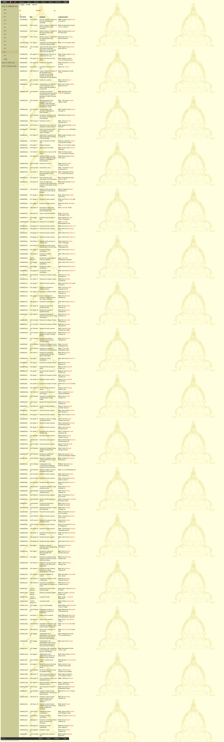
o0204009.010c (23, 324)
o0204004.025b (23, 140)
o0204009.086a (23, 473)
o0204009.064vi (24, 418)
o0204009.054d (23, 402)
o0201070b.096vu (24, 42)
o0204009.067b (23, 423)
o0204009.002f (23, 314)
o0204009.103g (23, 551)
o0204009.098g (23, 520)
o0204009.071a (23, 435)
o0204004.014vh (24, 91)
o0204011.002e (23, 588)
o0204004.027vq (24, 151)
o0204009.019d (23, 344)
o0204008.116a (23, 301)
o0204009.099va (24, 528)
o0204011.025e (23, 648)
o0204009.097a (23, 516)
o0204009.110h (23, 574)
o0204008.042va (24, 249)
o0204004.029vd (24, 163)
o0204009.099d (23, 524)
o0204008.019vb (24, 207)
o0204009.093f (23, 503)
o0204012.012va (24, 711)
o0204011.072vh (24, 678)
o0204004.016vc (24, 109)
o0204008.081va (24, 262)
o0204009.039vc (24, 387)
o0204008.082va (24, 270)
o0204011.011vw (24, 605)
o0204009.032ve (24, 366)
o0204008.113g (23, 295)
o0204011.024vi (24, 633)
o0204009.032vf (24, 371)
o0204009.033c (23, 375)
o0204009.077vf (24, 454)
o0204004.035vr (24, 177)
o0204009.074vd (24, 448)
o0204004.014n (23, 84)
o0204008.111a (23, 283)
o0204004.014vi (24, 100)
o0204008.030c (23, 241)
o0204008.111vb (24, 287)
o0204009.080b (23, 469)
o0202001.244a (23, 46)
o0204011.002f (23, 592)
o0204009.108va (24, 562)
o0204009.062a (23, 410)
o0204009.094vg (24, 507)
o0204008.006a (23, 195)
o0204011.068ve (24, 674)
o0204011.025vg (24, 654)
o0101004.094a (23, 19)
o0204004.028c (23, 156)
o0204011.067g (23, 664)
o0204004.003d (23, 54)
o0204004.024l (23, 129)
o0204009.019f (23, 348)
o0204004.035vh (24, 171)
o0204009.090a (23, 495)
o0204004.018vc (24, 120)
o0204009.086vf (24, 486)
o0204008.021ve (24, 217)
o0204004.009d (23, 58)
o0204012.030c (23, 734)
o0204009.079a (23, 458)
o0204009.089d (23, 490)
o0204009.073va (24, 444)
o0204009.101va (24, 537)
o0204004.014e (23, 79)
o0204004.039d (23, 189)
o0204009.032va (24, 362)
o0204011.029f (23, 659)
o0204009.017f (23, 338)
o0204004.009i (23, 62)
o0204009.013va (24, 328)
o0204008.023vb (24, 221)
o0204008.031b (23, 245)
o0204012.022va (24, 729)
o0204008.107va (24, 279)
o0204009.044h (23, 396)
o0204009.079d (23, 464)
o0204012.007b (23, 704)
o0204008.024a (23, 226)
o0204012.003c (23, 690)
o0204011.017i (23, 619)
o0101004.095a (23, 31)
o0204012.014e (23, 719)
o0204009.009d (23, 320)
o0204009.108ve (24, 568)
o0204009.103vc (24, 557)
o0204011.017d (23, 615)
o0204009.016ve (24, 332)
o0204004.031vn (24, 167)
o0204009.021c (23, 352)
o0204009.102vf (24, 545)
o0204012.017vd (24, 725)
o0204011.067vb (24, 669)
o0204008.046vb (24, 253)
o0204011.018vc (24, 623)
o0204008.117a (23, 305)
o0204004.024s (23, 135)
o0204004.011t (23, 66)
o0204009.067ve (24, 431)
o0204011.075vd (24, 686)
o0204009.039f (23, 383)
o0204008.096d (23, 274)
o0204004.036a (23, 181)
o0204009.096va (24, 511)
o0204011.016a (23, 609)
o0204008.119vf (24, 310)
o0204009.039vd (24, 392)
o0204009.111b (23, 578)
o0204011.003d (23, 596)
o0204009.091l (23, 499)
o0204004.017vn (24, 115)
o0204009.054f (23, 406)
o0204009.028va (24, 358)
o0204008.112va (24, 291)
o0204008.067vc (24, 258)
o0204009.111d (23, 582)
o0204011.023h (23, 629)
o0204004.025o (23, 145)
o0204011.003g (23, 601)
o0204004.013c (23, 71)
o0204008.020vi (24, 213)
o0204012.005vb (24, 696)
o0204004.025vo (24, 147)
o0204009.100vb (24, 532)
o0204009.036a (23, 379)
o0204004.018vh (24, 125)
